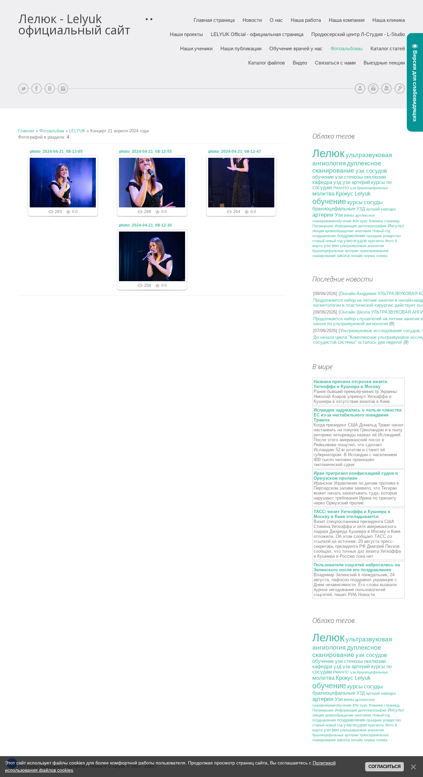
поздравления (324, 236)
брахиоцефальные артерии (335, 251)
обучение (329, 201)
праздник (374, 236)
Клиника (376, 221)
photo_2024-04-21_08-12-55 (145, 151)
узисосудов (355, 240)
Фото (389, 241)
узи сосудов (371, 170)
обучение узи (327, 177)
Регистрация (386, 88)
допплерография (372, 226)
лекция (318, 231)
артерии (322, 214)
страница (392, 221)
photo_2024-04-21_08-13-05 (56, 151)
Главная (26, 130)
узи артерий (356, 182)
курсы (355, 202)
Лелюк (328, 153)
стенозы (353, 177)
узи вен (331, 245)
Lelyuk (363, 193)
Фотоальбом (51, 130)
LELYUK (77, 130)
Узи (339, 215)
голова (381, 256)
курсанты (376, 241)
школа (343, 255)
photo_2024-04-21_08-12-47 (234, 151)
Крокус (344, 193)
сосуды (373, 202)
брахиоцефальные (333, 208)
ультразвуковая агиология (362, 246)
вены (349, 215)
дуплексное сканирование (346, 167)
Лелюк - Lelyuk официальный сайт (74, 24)
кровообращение (339, 231)
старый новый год (327, 241)
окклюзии (375, 177)
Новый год (381, 231)
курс (364, 221)
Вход (400, 88)
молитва (323, 193)
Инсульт (396, 225)
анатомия (363, 231)
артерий (373, 209)
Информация (346, 226)
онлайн (357, 256)
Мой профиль (360, 88)
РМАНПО (341, 188)
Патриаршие (322, 226)
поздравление (351, 235)
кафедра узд (326, 182)
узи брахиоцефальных (369, 188)
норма (369, 256)
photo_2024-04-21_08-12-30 (145, 225)
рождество (392, 236)
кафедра (388, 209)
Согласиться (384, 766)
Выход (373, 88)
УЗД (361, 208)
